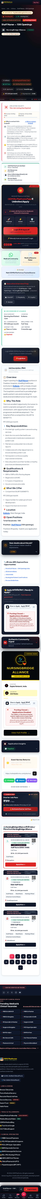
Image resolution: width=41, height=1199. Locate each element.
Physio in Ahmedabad (30, 1043)
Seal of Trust (7, 1103)
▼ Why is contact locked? (30, 122)
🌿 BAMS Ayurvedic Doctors (9, 1148)
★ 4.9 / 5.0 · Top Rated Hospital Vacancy (18, 12)
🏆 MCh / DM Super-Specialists (10, 1145)
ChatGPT (10, 297)
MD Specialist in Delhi (30, 1017)
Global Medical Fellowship (13, 1115)
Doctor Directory (9, 1100)
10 (29, 962)
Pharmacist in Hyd (8, 1043)
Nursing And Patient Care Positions (16, 577)
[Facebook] (7, 992)
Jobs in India (9, 574)
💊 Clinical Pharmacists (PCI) (9, 1161)
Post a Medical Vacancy (8, 1093)
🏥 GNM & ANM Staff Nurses (9, 1158)
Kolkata (13, 8)
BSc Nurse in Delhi (8, 1038)
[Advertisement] (20, 57)
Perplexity (21, 297)
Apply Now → (20, 864)
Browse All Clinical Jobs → (32, 1006)
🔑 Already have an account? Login (20, 238)
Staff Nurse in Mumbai (30, 1038)
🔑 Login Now (20, 358)
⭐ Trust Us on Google (7, 1125)
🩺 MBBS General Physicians (9, 1138)
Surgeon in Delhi (28, 1022)
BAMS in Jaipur (7, 1032)
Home (3, 8)
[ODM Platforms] (7, 2)
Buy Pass (36, 2)
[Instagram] (16, 992)
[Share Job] (21, 1189)
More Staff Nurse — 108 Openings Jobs (18, 568)
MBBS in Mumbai (29, 1011)
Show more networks (19, 787)
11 (34, 962)
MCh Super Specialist (30, 1027)
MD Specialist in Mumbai (10, 1022)
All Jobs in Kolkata (11, 571)
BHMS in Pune (28, 1032)
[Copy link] (35, 773)
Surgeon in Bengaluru (9, 1027)
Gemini (10, 302)
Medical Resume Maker (10, 1119)
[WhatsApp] (3, 992)
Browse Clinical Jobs (6, 1090)
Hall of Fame (4, 1106)
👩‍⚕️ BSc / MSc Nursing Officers (10, 1155)
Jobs (8, 8)
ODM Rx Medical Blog (7, 1122)
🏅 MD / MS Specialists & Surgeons (11, 1141)
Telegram (22, 780)
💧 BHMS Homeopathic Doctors (10, 1151)
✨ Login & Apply (31, 1189)
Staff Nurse (23, 381)
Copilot (32, 297)
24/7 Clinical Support (7, 1129)
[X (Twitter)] (12, 992)
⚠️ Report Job (35, 819)
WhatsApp (10, 780)
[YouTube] (20, 992)
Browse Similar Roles (12, 580)
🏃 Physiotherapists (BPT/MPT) (10, 1165)
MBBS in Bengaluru (8, 1017)
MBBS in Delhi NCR (8, 1011)
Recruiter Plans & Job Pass (8, 1096)
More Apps (33, 780)
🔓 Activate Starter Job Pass (20, 809)
